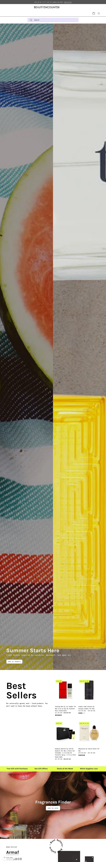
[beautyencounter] (46, 7)
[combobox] (53, 20)
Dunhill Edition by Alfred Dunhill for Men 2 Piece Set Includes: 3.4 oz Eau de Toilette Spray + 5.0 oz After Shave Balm (65, 753)
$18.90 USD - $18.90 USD (86, 710)
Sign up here (68, 2)
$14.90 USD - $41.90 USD (86, 752)
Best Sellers (8, 690)
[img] (58, 715)
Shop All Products (14, 661)
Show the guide (53, 808)
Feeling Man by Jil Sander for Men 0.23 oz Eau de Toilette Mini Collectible (65, 709)
